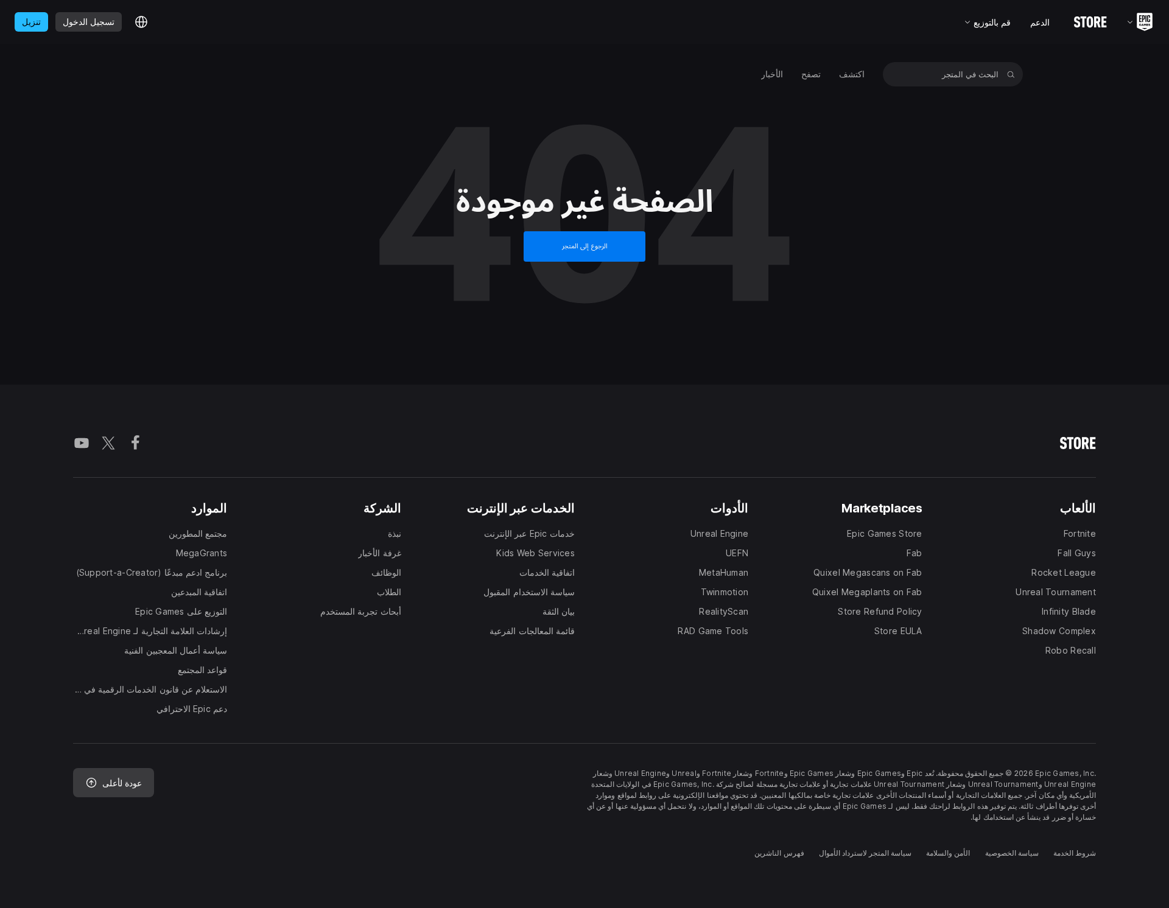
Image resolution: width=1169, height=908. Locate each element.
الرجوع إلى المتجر (585, 246)
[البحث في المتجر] (1011, 74)
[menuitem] (852, 74)
